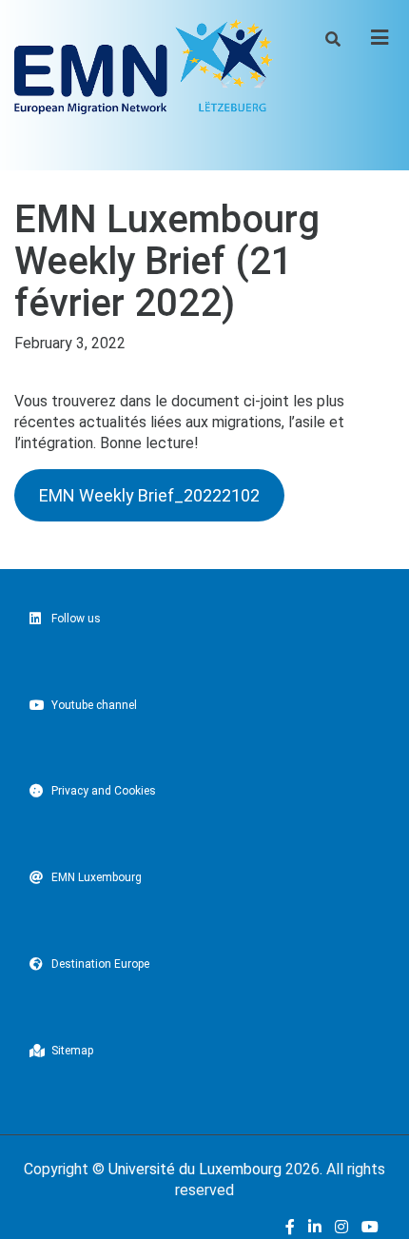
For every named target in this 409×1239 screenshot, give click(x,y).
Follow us (76, 618)
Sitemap (72, 1050)
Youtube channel (94, 705)
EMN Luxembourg (96, 877)
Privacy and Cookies (103, 790)
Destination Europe (100, 964)
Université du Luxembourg (195, 1169)
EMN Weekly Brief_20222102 (149, 495)
